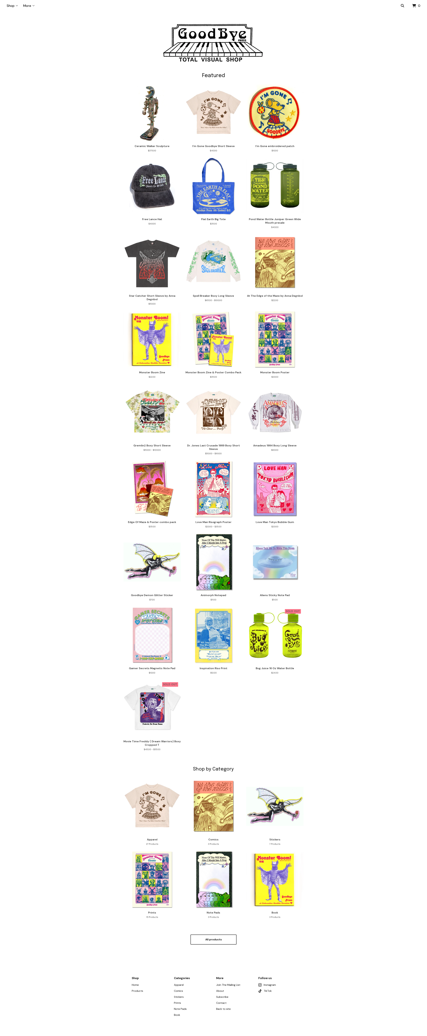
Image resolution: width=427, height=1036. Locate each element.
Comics (178, 991)
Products (137, 991)
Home (135, 985)
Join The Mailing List (228, 985)
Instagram (270, 985)
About (220, 991)
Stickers (179, 997)
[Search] (402, 6)
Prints (177, 1003)
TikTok (268, 991)
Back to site (223, 1009)
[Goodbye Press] (213, 42)
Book (177, 1015)
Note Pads (180, 1009)
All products (213, 939)
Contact (221, 1003)
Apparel (179, 985)
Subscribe (222, 997)
